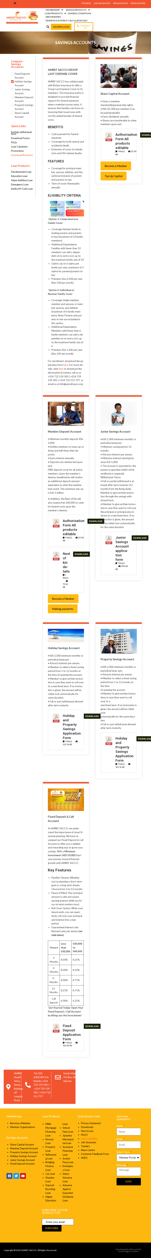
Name (120, 1125)
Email (120, 1139)
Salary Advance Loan (67, 1177)
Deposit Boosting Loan (50, 1189)
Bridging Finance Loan (49, 1166)
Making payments (62, 608)
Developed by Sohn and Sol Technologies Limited (128, 1250)
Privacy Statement (91, 1123)
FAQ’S (84, 1134)
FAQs (14, 142)
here (65, 364)
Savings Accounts (17, 1137)
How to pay (87, 1130)
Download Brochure (22, 155)
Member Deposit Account (24, 1148)
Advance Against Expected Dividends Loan (68, 1193)
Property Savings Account (24, 1152)
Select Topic (123, 1152)
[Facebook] (9, 1176)
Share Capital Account (22, 1144)
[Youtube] (23, 1176)
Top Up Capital (113, 176)
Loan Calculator (19, 146)
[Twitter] (16, 1176)
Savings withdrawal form (21, 133)
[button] (15, 3)
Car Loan (50, 1173)
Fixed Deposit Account (22, 1163)
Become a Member (116, 166)
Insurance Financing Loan (68, 1150)
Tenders (85, 1146)
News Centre (88, 1150)
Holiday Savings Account (23, 1156)
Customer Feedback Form (95, 1153)
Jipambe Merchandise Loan (68, 1139)
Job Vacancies (88, 1142)
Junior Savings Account (22, 1160)
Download (81, 554)
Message (122, 1165)
